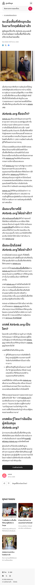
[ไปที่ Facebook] (3, 576)
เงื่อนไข (15, 582)
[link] (3, 45)
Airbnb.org (6, 119)
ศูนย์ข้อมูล (9, 3)
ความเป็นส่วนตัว (6, 582)
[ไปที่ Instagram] (10, 576)
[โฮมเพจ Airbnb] (3, 3)
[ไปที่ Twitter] (6, 576)
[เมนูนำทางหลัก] (31, 3)
